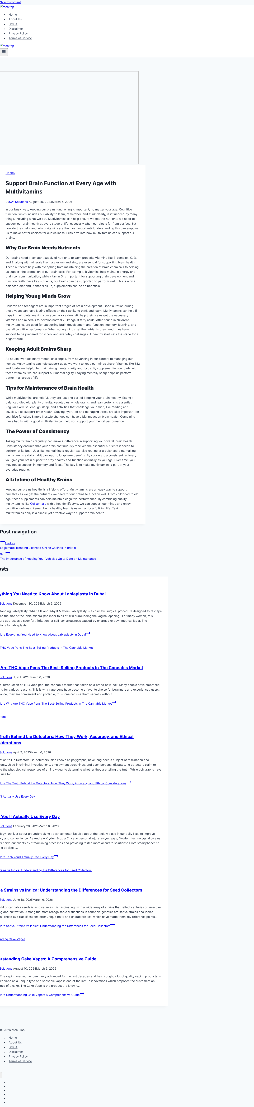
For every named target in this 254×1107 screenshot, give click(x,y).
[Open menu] (4, 52)
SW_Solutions (18, 202)
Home (13, 14)
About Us (15, 19)
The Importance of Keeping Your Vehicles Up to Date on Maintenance (48, 556)
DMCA (13, 24)
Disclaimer (16, 28)
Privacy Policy (18, 33)
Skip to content (10, 2)
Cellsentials (38, 503)
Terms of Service (20, 38)
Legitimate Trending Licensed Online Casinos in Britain (38, 546)
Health (10, 173)
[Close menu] (1, 1075)
